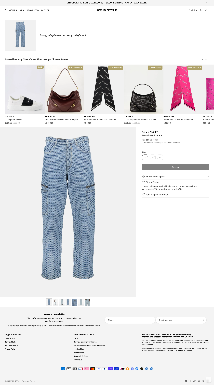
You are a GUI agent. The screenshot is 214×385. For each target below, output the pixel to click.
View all (205, 59)
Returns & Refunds (81, 356)
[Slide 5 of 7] (74, 302)
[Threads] (203, 381)
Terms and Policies (28, 381)
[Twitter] (198, 381)
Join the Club (79, 349)
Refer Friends (79, 353)
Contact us (78, 360)
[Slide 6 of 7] (81, 302)
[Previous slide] (6, 3)
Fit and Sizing (152, 182)
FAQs (76, 338)
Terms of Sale (10, 342)
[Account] (201, 10)
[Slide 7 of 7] (87, 302)
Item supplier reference (157, 194)
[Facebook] (185, 381)
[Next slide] (206, 3)
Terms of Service (11, 345)
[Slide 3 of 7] (62, 302)
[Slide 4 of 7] (68, 302)
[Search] (5, 10)
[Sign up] (203, 320)
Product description (155, 176)
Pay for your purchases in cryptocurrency (89, 345)
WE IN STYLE (14, 381)
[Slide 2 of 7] (55, 302)
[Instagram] (190, 381)
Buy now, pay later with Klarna (85, 342)
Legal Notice (10, 338)
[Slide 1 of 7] (49, 302)
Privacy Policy (10, 349)
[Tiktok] (194, 381)
